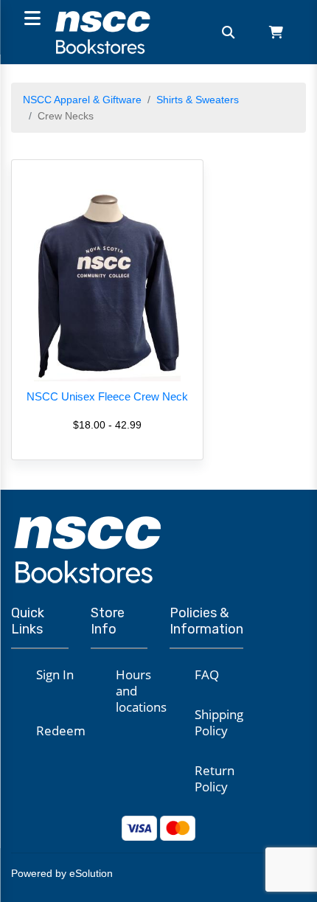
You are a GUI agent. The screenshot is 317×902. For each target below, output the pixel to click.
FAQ (207, 674)
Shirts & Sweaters (197, 99)
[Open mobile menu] (30, 19)
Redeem (61, 730)
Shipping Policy (219, 722)
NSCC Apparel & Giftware (82, 99)
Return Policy (214, 778)
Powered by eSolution (62, 873)
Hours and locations (141, 690)
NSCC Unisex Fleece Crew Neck (107, 396)
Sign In (55, 674)
